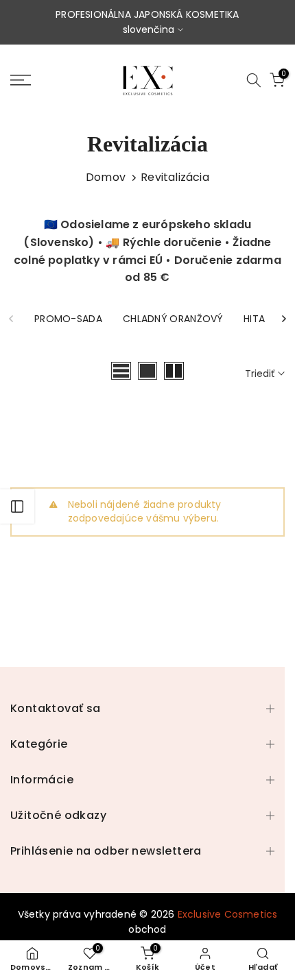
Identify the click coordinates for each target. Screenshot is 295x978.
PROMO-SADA (68, 319)
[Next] (283, 318)
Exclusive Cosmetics (228, 914)
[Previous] (11, 318)
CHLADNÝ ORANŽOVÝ (173, 319)
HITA (254, 319)
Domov (106, 177)
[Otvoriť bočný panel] (17, 506)
